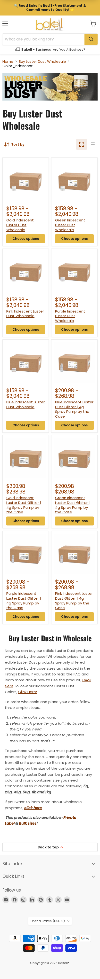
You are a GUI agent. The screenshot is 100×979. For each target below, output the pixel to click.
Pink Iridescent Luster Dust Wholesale (25, 314)
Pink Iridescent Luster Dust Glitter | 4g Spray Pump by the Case (74, 600)
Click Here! (27, 691)
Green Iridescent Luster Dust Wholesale (70, 225)
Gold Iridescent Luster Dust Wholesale (20, 225)
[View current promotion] (50, 7)
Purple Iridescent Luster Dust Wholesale (70, 316)
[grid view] (81, 144)
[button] (93, 23)
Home (7, 61)
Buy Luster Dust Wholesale (42, 61)
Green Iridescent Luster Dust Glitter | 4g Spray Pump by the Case (72, 505)
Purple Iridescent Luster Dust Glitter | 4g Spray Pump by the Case (23, 600)
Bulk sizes (27, 823)
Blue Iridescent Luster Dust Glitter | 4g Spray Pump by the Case (74, 409)
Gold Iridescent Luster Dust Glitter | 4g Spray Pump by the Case (23, 505)
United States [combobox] (48, 921)
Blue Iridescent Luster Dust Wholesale (25, 404)
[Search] (91, 39)
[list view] (92, 144)
